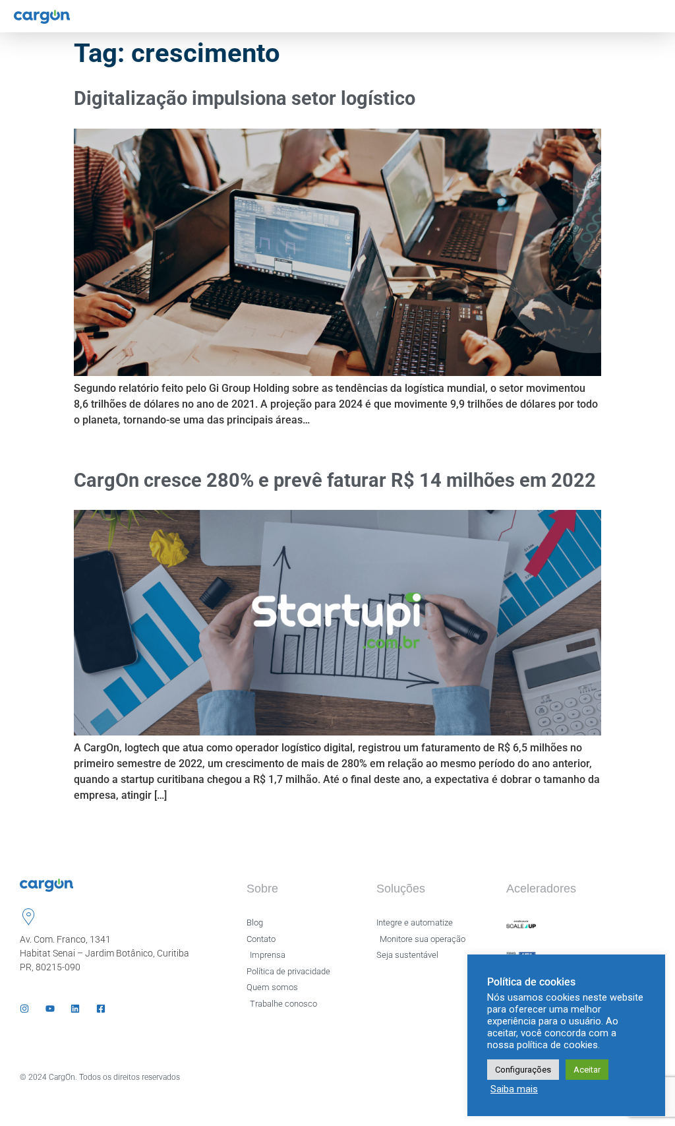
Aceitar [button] (587, 1070)
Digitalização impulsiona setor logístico (244, 98)
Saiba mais (514, 1089)
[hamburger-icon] (653, 16)
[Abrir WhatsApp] (642, 1093)
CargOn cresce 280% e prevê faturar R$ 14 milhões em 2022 (335, 480)
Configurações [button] (523, 1070)
